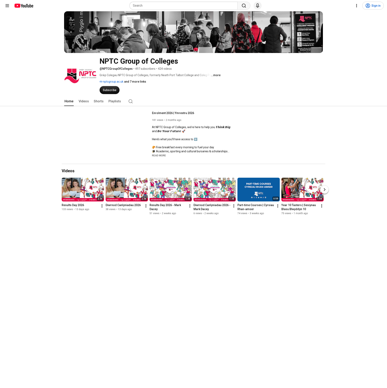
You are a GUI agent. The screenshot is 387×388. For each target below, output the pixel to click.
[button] (159, 155)
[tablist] (193, 101)
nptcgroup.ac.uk (112, 81)
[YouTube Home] (23, 5)
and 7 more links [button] (135, 81)
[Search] (243, 6)
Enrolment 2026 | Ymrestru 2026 (173, 113)
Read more (159, 155)
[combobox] (185, 5)
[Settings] (356, 5)
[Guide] (7, 5)
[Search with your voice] (258, 6)
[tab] (69, 101)
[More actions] (102, 206)
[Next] (324, 190)
